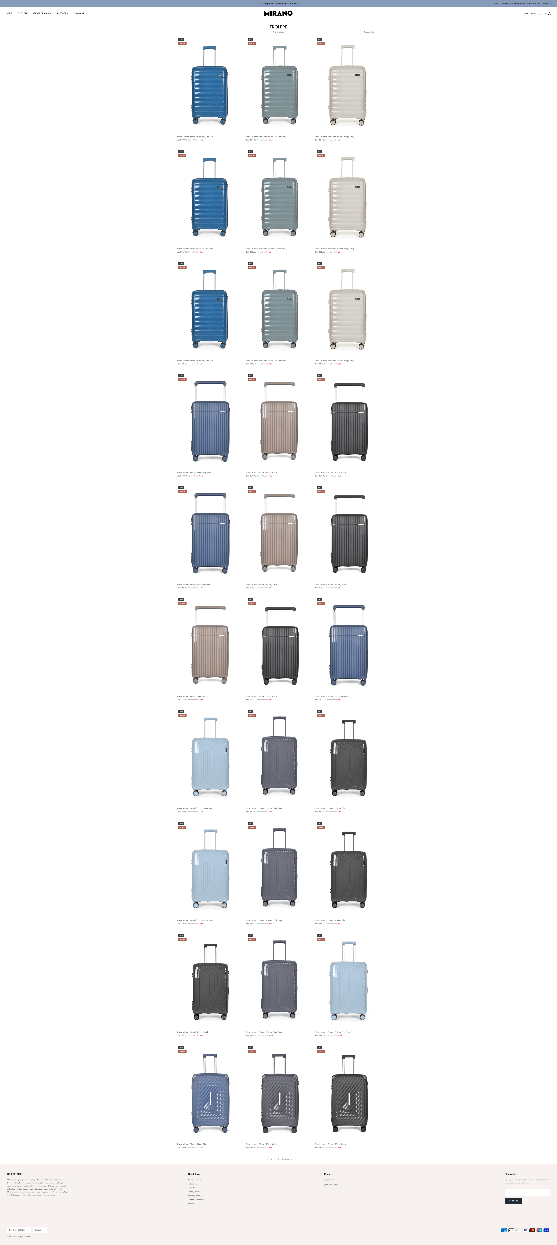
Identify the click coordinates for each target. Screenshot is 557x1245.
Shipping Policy (194, 1195)
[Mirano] (278, 13)
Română (545, 3)
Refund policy (193, 1183)
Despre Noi (80, 13)
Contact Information (196, 1199)
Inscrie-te (513, 1201)
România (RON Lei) (533, 3)
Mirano (15, 1237)
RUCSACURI (62, 13)
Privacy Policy (193, 1191)
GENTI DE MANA (42, 13)
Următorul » (287, 1159)
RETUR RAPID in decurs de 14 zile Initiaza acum (509, 3)
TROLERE (22, 13)
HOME (9, 13)
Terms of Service (195, 1179)
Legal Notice (193, 1187)
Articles (191, 1203)
